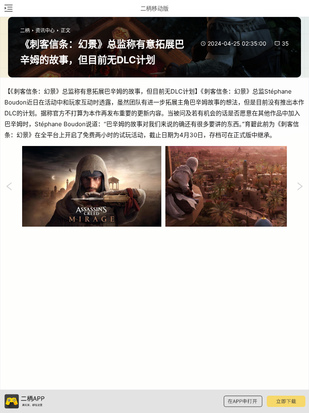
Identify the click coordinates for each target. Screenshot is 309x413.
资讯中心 (45, 30)
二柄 (25, 30)
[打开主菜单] (8, 8)
